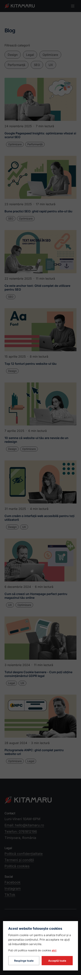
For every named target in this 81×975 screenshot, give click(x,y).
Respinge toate (24, 960)
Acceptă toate (57, 960)
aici (54, 950)
